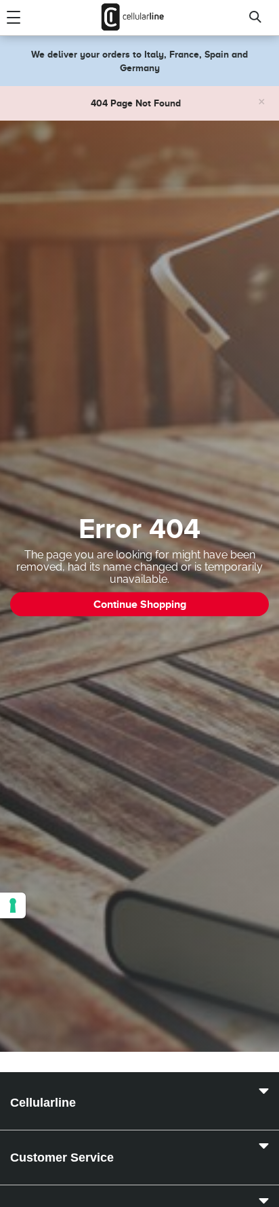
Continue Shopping (139, 604)
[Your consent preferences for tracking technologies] (13, 905)
